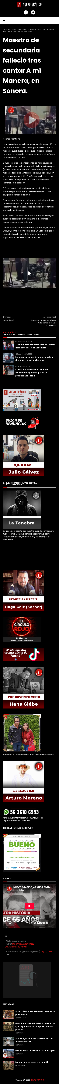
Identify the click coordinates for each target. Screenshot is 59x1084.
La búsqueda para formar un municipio (35, 1050)
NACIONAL (22, 29)
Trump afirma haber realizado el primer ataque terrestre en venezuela (35, 346)
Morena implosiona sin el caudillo (32, 1062)
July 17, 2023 (46, 951)
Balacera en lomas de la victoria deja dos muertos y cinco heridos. (34, 359)
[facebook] (26, 12)
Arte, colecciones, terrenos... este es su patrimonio (35, 1013)
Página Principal (9, 29)
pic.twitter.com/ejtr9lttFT (17, 946)
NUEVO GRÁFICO (37, 1080)
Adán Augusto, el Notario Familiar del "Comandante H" (34, 1040)
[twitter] (33, 12)
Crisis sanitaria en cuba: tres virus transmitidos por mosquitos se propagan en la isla (32, 372)
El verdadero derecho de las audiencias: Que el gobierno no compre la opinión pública (35, 1026)
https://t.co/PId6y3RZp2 (23, 943)
